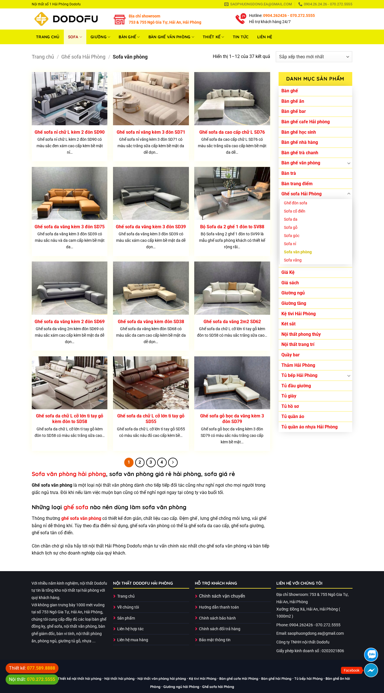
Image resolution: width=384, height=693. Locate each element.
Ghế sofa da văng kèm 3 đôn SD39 (151, 226)
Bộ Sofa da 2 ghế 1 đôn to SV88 (232, 226)
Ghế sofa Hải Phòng (83, 57)
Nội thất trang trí (297, 344)
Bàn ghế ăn (292, 101)
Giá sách (290, 282)
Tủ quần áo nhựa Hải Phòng (309, 427)
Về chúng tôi (128, 607)
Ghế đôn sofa (295, 203)
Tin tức (241, 36)
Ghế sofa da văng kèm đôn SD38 (151, 321)
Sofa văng (293, 260)
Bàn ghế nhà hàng (299, 142)
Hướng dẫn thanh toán (219, 607)
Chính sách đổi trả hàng (219, 629)
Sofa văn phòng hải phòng (69, 473)
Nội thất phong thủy (301, 334)
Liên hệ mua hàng (132, 640)
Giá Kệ (288, 272)
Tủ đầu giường (296, 385)
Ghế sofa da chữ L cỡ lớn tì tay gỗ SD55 (150, 418)
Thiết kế (211, 36)
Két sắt (288, 324)
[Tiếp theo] (173, 462)
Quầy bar (290, 354)
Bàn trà (288, 173)
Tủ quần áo (292, 416)
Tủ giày (288, 396)
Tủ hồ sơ (290, 406)
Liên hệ (264, 36)
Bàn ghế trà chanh (299, 152)
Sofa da (290, 219)
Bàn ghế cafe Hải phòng (305, 121)
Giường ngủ (293, 293)
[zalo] (371, 655)
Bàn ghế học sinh (298, 132)
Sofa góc (291, 235)
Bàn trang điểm (297, 183)
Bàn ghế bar (293, 111)
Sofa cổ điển (294, 211)
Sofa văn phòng (298, 252)
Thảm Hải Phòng (298, 365)
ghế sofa (76, 507)
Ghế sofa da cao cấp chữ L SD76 (232, 132)
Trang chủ (48, 36)
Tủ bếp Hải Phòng (299, 375)
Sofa (73, 36)
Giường (99, 36)
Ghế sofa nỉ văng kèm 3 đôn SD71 (151, 132)
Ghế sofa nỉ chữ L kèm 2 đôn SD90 (70, 132)
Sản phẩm (126, 618)
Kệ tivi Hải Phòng (298, 313)
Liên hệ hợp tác (130, 629)
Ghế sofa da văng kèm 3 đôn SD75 (70, 226)
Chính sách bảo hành (217, 618)
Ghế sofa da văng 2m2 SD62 (232, 321)
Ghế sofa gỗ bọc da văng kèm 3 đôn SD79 (232, 418)
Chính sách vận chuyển (222, 596)
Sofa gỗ (290, 227)
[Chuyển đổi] (348, 163)
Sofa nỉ (290, 244)
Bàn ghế (127, 36)
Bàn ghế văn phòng (169, 36)
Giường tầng (293, 303)
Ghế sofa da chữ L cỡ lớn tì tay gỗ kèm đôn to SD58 (69, 418)
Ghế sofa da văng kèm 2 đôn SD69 (70, 321)
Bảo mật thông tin (215, 640)
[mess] (371, 670)
